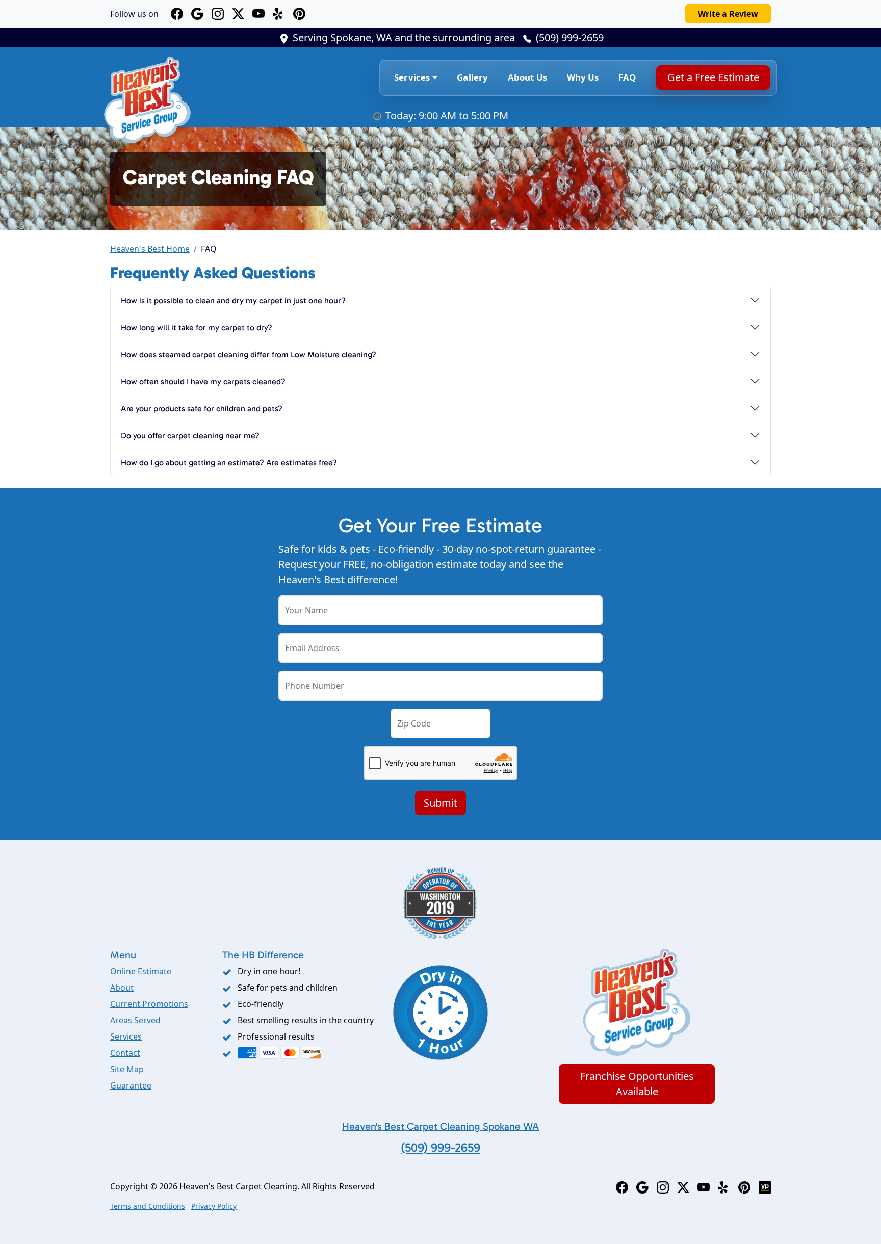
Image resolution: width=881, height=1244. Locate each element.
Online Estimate (140, 971)
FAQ (627, 77)
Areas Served (135, 1020)
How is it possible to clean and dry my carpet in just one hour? (233, 300)
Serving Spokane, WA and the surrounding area (404, 37)
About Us (527, 77)
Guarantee (130, 1085)
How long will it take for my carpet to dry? (196, 327)
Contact (125, 1052)
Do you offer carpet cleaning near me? (190, 435)
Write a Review (728, 13)
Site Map (127, 1069)
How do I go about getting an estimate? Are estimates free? (229, 463)
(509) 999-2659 (570, 37)
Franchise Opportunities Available (637, 1083)
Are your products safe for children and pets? (201, 408)
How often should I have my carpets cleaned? (203, 381)
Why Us (583, 77)
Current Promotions (149, 1003)
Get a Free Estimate (713, 77)
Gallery (472, 77)
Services (126, 1036)
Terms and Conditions (147, 1206)
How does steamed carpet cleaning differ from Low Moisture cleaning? (248, 354)
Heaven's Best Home (150, 248)
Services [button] (412, 77)
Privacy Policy (214, 1206)
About (122, 987)
